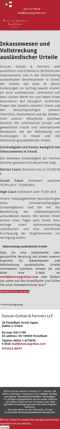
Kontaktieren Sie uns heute (15, 291)
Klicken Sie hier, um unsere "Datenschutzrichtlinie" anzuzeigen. (31, 395)
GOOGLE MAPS (12, 348)
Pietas (36, 394)
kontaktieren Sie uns (38, 412)
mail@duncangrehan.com (32, 12)
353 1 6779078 (32, 9)
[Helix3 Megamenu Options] (57, 23)
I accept (4, 427)
